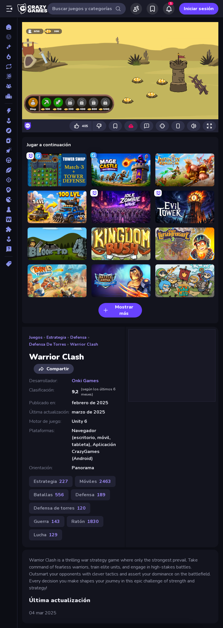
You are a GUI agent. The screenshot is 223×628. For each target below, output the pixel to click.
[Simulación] (8, 239)
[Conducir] (8, 160)
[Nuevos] (8, 47)
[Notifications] (169, 9)
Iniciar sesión (199, 9)
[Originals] (8, 76)
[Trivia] (8, 249)
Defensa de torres (47, 344)
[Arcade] (8, 121)
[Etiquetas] (8, 264)
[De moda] (8, 57)
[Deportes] (8, 170)
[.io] (8, 200)
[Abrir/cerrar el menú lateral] (9, 9)
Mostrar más (124, 310)
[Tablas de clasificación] (8, 96)
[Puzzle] (8, 229)
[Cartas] (8, 140)
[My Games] (152, 9)
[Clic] (8, 150)
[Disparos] (8, 180)
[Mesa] (8, 209)
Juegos (35, 337)
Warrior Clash (84, 344)
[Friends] (136, 9)
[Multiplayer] (8, 86)
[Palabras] (8, 219)
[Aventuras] (8, 131)
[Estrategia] (8, 190)
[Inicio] (8, 27)
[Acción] (8, 111)
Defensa (78, 337)
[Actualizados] (8, 66)
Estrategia (56, 337)
